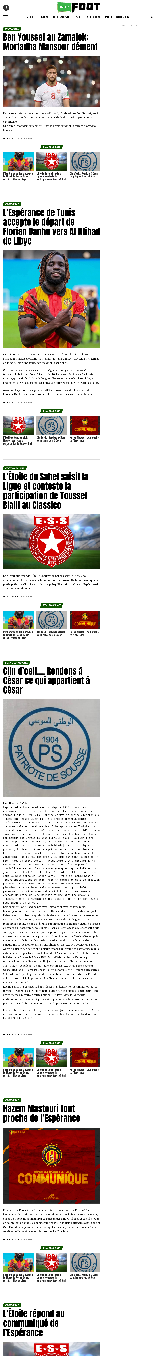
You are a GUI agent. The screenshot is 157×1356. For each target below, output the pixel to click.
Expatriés (77, 16)
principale (27, 138)
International (123, 16)
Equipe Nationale (61, 16)
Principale (44, 16)
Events (108, 16)
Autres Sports (94, 16)
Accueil (30, 16)
